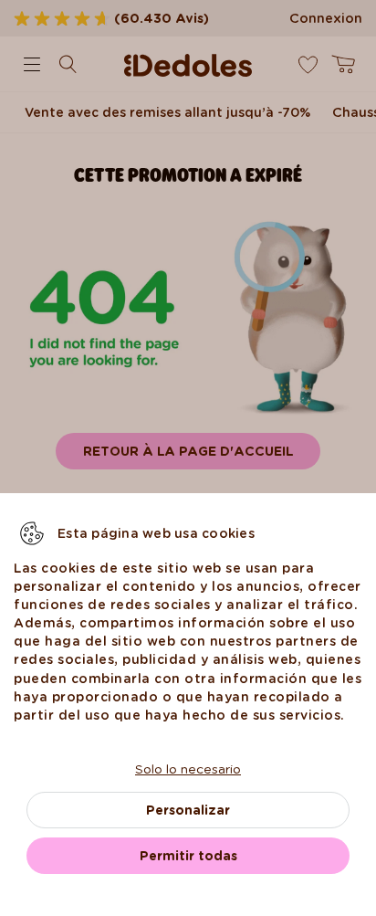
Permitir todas (188, 855)
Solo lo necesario (188, 769)
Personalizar (188, 810)
